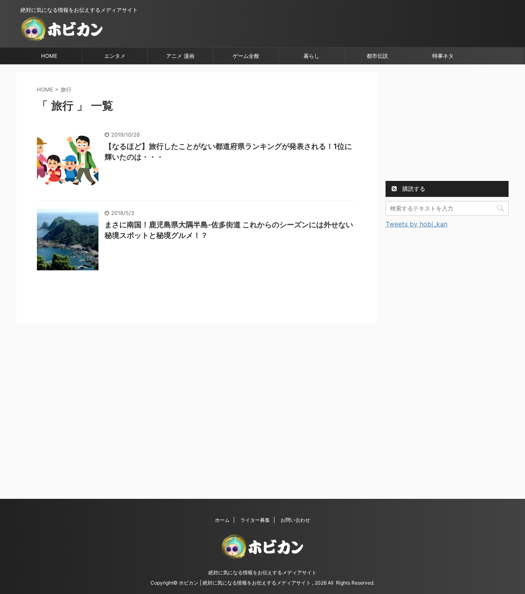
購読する (413, 188)
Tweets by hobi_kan (416, 224)
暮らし (312, 56)
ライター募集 (255, 520)
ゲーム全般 (246, 56)
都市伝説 (377, 56)
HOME (49, 56)
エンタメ (115, 56)
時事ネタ (443, 56)
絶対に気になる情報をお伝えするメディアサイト (262, 572)
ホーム (222, 520)
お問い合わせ (295, 520)
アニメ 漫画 (180, 56)
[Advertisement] (447, 124)
